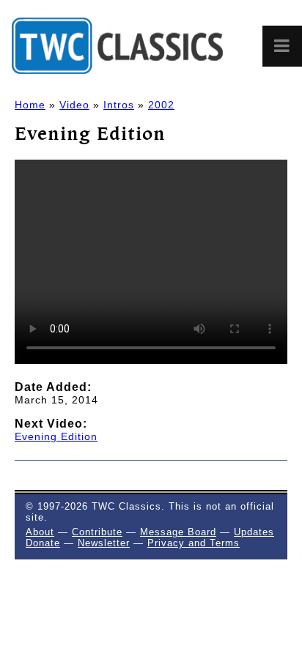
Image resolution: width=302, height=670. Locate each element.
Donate (43, 542)
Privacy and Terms (193, 542)
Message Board (178, 531)
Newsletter (104, 542)
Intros (118, 105)
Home (30, 105)
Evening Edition (56, 436)
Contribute (97, 531)
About (40, 531)
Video (74, 105)
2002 (161, 105)
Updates (254, 531)
